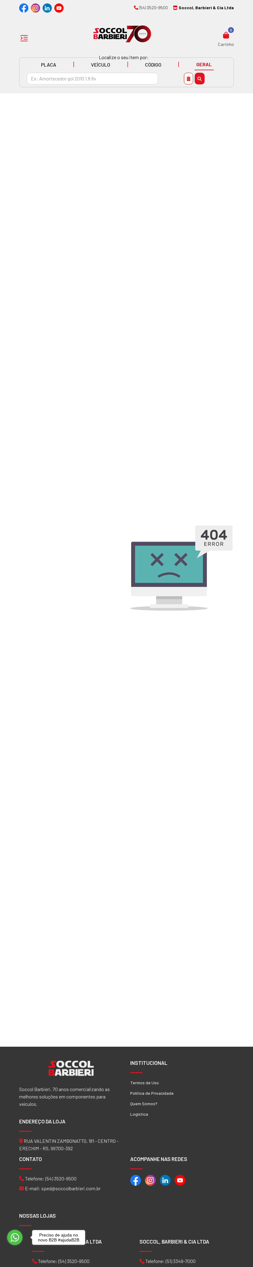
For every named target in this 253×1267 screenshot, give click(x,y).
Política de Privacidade (152, 1093)
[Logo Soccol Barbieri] (122, 33)
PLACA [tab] (48, 64)
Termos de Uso (144, 1082)
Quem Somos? (143, 1103)
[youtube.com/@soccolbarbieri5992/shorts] (59, 7)
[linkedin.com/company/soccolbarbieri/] (47, 7)
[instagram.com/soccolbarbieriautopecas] (35, 7)
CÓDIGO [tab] (153, 64)
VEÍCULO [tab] (100, 64)
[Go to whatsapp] (15, 1237)
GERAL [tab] (204, 64)
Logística (139, 1114)
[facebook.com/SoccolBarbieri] (23, 7)
